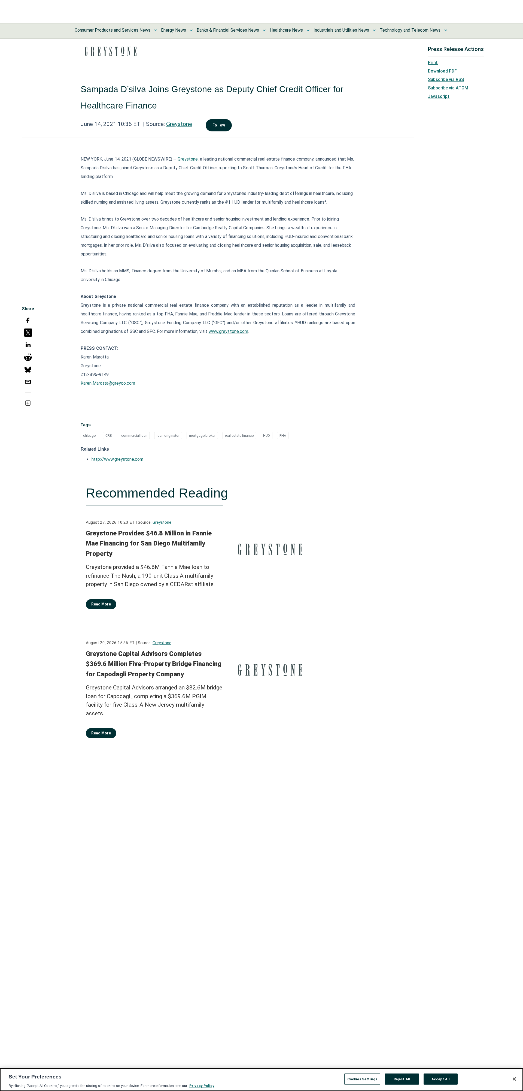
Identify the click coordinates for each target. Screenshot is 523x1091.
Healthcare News (286, 30)
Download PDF (442, 71)
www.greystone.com (228, 331)
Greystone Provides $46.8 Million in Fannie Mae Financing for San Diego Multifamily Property (149, 543)
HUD (266, 435)
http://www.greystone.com (117, 459)
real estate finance (239, 435)
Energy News (173, 30)
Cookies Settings (362, 1079)
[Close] (514, 1079)
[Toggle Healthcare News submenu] (308, 30)
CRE (108, 435)
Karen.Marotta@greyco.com (108, 383)
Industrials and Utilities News (341, 30)
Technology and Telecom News (410, 30)
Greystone (179, 124)
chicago (89, 435)
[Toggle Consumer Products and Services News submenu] (155, 30)
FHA (282, 435)
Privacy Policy (201, 1085)
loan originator (168, 435)
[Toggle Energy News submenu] (191, 30)
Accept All (440, 1079)
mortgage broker (202, 435)
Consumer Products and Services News (112, 30)
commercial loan (134, 435)
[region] (261, 1079)
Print (433, 62)
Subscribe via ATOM (448, 88)
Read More (101, 604)
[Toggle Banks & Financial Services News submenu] (264, 30)
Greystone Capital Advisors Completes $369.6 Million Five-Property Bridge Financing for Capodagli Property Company (153, 664)
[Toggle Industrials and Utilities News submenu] (374, 30)
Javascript (438, 96)
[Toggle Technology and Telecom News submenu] (445, 30)
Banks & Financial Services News (228, 30)
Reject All (402, 1079)
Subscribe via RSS (446, 79)
